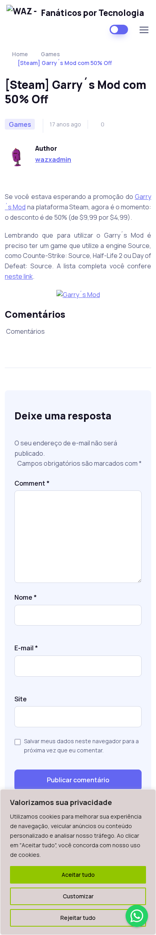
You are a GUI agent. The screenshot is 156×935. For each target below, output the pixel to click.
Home (20, 54)
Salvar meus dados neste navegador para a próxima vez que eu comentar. (81, 745)
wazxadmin (53, 159)
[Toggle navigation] (144, 30)
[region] (78, 862)
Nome (25, 597)
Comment (32, 483)
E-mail (26, 648)
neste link (19, 276)
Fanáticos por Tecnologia (92, 12)
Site (20, 699)
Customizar (78, 896)
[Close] (147, 796)
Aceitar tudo (78, 874)
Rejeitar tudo (78, 917)
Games (50, 54)
